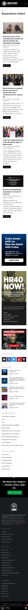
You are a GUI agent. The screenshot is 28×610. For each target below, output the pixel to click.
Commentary (5, 591)
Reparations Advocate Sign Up (11, 321)
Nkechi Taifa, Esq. (6, 469)
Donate (5, 312)
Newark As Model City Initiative (9, 439)
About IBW (4, 531)
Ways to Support (15, 492)
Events (9, 196)
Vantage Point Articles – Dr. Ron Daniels (11, 430)
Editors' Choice (12, 146)
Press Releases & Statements (8, 416)
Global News (5, 588)
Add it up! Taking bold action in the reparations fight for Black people (13, 142)
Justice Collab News (6, 442)
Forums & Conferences (9, 318)
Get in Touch (5, 550)
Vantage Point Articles (7, 570)
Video (3, 422)
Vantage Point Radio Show (8, 567)
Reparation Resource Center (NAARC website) (12, 445)
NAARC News (15, 196)
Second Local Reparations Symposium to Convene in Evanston (12, 192)
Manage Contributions (7, 555)
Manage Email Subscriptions (8, 560)
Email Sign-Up (5, 557)
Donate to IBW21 (5, 552)
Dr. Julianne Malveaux (7, 457)
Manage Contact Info (7, 562)
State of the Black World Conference (10, 436)
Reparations (6, 47)
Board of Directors (6, 536)
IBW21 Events (5, 586)
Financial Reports (6, 542)
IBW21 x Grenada (6, 428)
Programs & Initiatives (7, 539)
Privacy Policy (5, 575)
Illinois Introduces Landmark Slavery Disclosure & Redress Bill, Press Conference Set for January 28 (13, 92)
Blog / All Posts (5, 596)
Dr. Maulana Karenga (7, 460)
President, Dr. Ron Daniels (8, 534)
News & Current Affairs (14, 45)
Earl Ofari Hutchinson (7, 463)
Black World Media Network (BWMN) (10, 425)
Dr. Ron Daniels (5, 454)
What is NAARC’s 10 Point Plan (11, 316)
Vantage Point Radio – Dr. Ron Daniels (10, 433)
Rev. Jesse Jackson (6, 466)
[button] (25, 3)
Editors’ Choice (5, 593)
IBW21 (5, 45)
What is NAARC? (7, 314)
